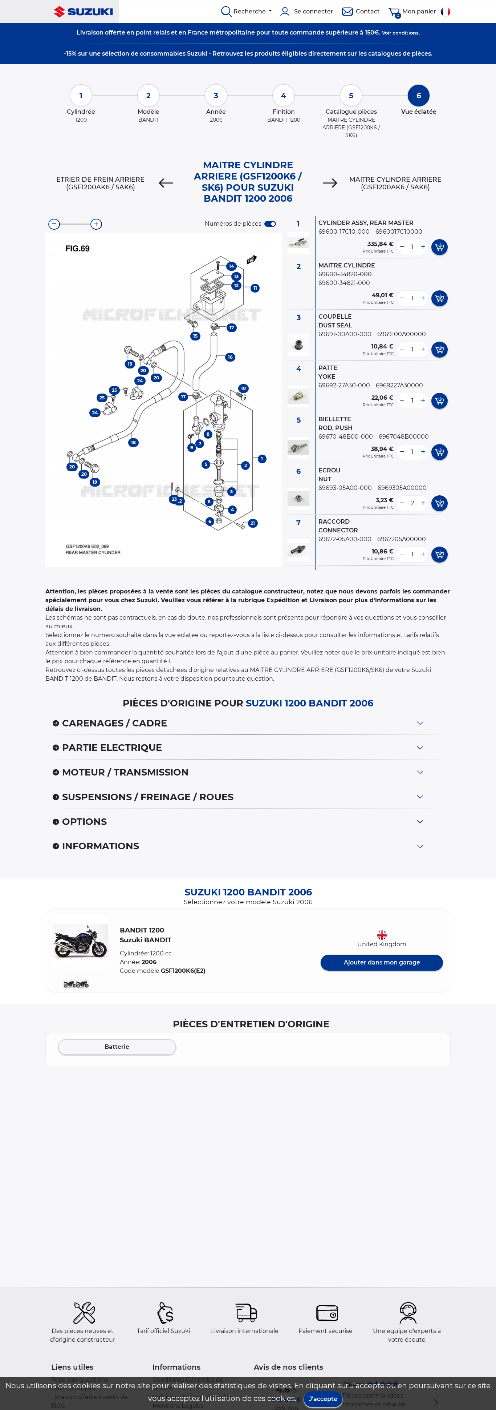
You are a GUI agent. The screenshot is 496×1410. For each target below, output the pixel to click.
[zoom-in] (96, 224)
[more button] (423, 247)
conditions (406, 33)
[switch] (270, 224)
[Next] (330, 183)
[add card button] (439, 247)
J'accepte (323, 1398)
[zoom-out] (54, 224)
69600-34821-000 (344, 282)
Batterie (117, 1046)
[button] (80, 942)
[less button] (402, 247)
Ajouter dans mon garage (382, 962)
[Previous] (166, 183)
